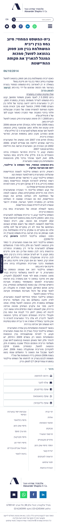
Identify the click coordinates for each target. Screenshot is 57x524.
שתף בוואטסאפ (41, 396)
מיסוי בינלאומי (20, 420)
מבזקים (49, 428)
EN (7, 19)
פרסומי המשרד (46, 434)
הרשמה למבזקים (45, 456)
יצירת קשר (48, 451)
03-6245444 (38, 508)
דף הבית (49, 411)
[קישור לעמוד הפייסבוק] (20, 26)
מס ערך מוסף (20, 431)
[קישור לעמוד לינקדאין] (27, 26)
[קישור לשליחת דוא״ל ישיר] (7, 26)
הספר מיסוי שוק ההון (44, 445)
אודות (50, 417)
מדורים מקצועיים (45, 439)
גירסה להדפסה (41, 376)
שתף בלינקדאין (41, 403)
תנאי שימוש (47, 462)
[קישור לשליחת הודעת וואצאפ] (34, 26)
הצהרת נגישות (46, 468)
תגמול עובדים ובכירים (16, 448)
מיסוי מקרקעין (20, 437)
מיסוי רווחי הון (20, 442)
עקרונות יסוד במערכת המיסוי (16, 413)
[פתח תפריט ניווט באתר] (50, 26)
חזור (51, 369)
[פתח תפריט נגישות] (14, 26)
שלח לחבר (43, 382)
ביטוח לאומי (21, 453)
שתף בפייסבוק (41, 389)
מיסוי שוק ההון (20, 425)
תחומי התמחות (46, 423)
